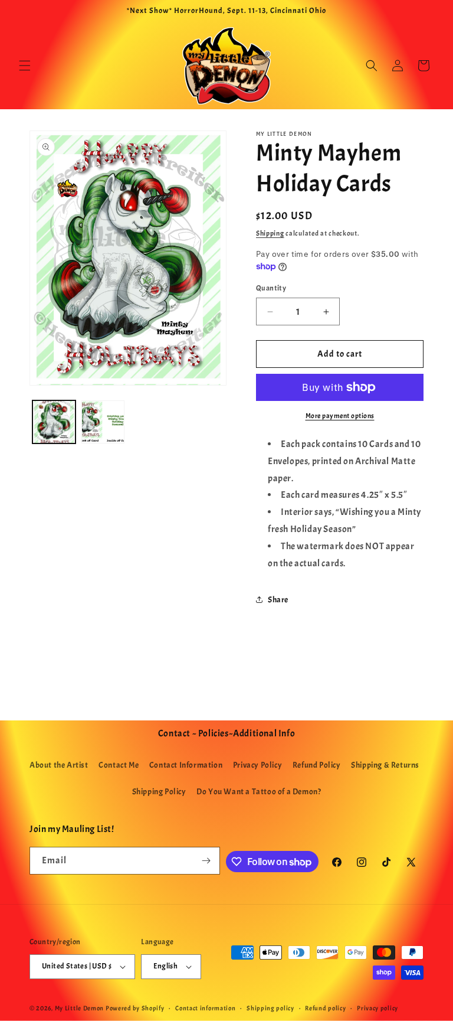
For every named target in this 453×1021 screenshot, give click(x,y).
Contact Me (119, 765)
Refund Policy (317, 765)
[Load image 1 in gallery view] (54, 421)
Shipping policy (270, 1008)
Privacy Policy (257, 765)
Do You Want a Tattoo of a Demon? (258, 792)
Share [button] (278, 600)
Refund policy (325, 1008)
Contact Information (185, 765)
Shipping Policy (159, 792)
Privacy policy (377, 1008)
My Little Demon (79, 1008)
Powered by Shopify (135, 1008)
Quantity (271, 288)
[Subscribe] (206, 861)
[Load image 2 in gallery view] (102, 421)
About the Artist (58, 765)
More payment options (340, 415)
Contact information (205, 1008)
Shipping (270, 233)
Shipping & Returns (385, 765)
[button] (25, 66)
